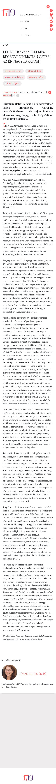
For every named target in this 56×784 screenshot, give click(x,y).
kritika (6, 45)
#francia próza (36, 77)
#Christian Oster (13, 71)
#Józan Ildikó (34, 71)
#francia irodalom (14, 77)
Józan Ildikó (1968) (10, 92)
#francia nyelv (12, 83)
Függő (24, 22)
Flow (24, 28)
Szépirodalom (31, 15)
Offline (26, 35)
